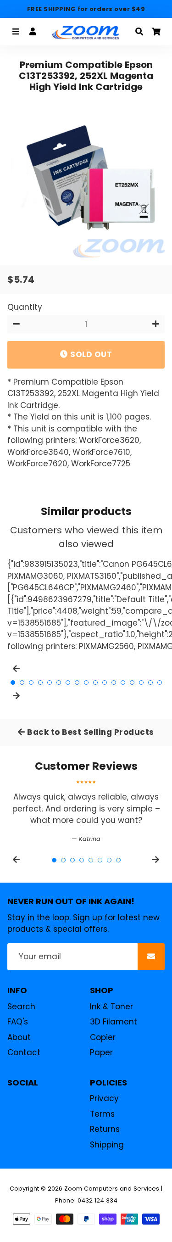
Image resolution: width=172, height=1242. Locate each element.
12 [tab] (113, 682)
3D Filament (113, 1021)
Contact (23, 1052)
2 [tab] (22, 682)
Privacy (104, 1098)
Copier (103, 1037)
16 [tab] (150, 682)
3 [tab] (31, 682)
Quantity (24, 307)
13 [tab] (123, 682)
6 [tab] (58, 682)
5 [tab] (49, 682)
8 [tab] (77, 682)
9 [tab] (86, 682)
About (19, 1037)
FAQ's (17, 1021)
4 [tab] (40, 682)
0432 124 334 (97, 1200)
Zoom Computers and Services (111, 1188)
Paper (101, 1052)
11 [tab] (104, 682)
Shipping (107, 1144)
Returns (105, 1129)
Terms (102, 1113)
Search (21, 1006)
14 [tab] (132, 682)
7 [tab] (68, 682)
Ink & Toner (111, 1006)
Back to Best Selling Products (89, 732)
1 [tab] (13, 682)
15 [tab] (141, 682)
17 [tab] (159, 682)
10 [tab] (95, 682)
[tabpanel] (86, 811)
